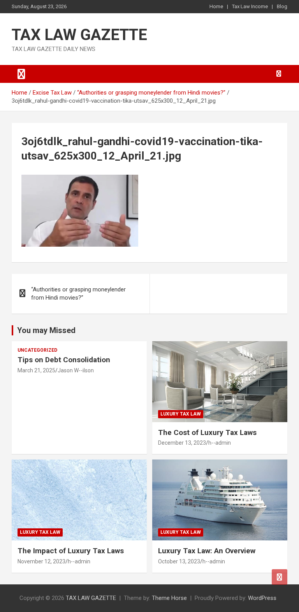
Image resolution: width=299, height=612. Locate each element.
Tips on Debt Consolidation (65, 359)
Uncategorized (37, 350)
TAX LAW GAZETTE (79, 35)
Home (216, 6)
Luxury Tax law (180, 414)
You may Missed (46, 330)
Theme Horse (169, 597)
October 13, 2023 (179, 561)
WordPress (262, 597)
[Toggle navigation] (21, 74)
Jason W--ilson (76, 370)
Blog (282, 6)
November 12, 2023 (41, 561)
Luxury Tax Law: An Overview (206, 550)
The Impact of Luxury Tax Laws (71, 550)
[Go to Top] (279, 577)
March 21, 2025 (36, 370)
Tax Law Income (250, 6)
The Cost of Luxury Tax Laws (207, 432)
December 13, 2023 (182, 443)
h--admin (219, 443)
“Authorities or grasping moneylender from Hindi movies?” (78, 293)
